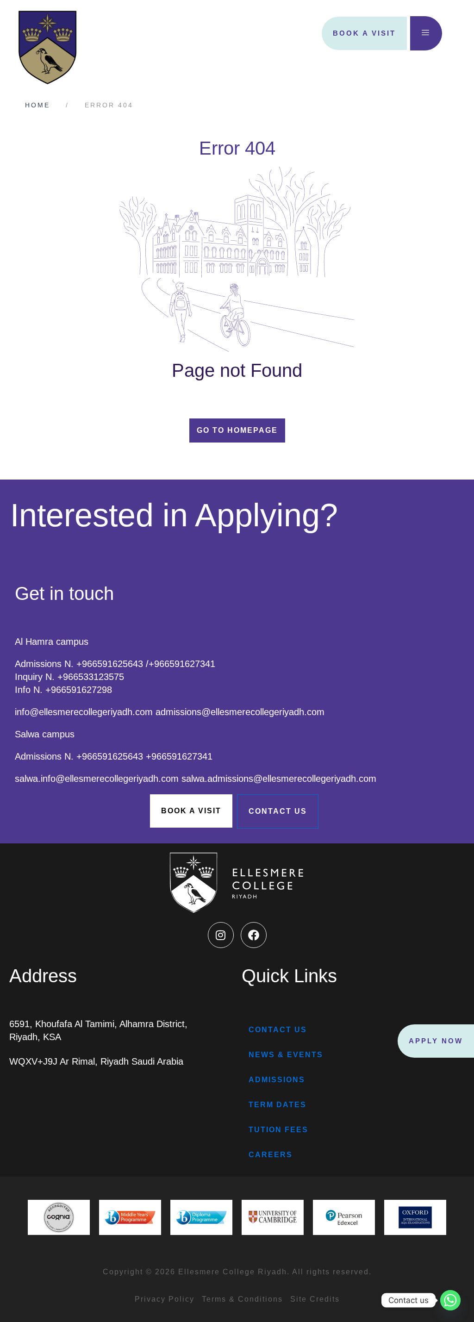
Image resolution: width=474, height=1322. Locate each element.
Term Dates (277, 1105)
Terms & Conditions (242, 1299)
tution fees (278, 1130)
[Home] (43, 105)
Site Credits (315, 1299)
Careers (271, 1155)
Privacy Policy (164, 1299)
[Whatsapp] (450, 1300)
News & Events (286, 1055)
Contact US (278, 1030)
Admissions (277, 1080)
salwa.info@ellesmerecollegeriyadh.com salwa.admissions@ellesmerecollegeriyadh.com (195, 778)
